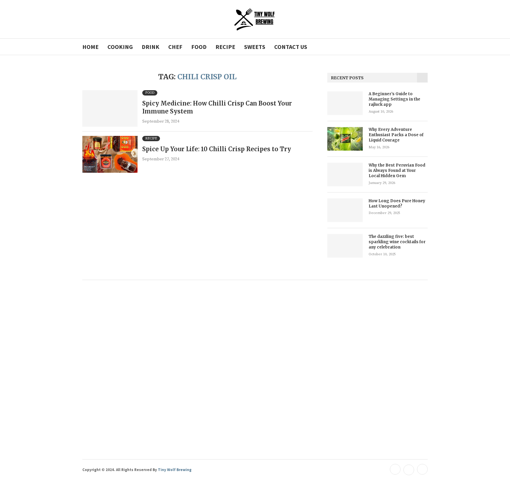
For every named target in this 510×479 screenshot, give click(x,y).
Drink (150, 46)
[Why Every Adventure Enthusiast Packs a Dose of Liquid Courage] (345, 139)
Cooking (120, 46)
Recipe (225, 46)
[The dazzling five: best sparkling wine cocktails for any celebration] (345, 246)
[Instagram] (422, 469)
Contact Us (290, 46)
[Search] (425, 46)
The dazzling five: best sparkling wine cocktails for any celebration (397, 242)
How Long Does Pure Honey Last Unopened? (397, 203)
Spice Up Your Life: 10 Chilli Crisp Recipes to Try (216, 149)
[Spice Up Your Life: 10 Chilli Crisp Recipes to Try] (110, 154)
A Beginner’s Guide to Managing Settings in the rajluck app (394, 99)
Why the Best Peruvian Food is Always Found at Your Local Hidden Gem (397, 170)
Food (199, 46)
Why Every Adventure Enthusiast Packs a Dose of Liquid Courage (396, 135)
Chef (175, 46)
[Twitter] (409, 469)
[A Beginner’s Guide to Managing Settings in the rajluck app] (345, 103)
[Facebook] (395, 469)
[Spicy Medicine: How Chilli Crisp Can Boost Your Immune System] (110, 108)
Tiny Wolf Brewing (174, 469)
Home (90, 46)
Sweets (254, 46)
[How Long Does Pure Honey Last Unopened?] (345, 210)
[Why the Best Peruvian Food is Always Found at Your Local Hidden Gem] (345, 174)
